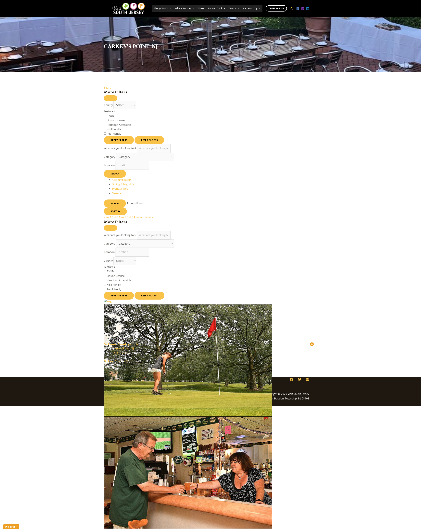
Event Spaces (120, 188)
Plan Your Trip (250, 8)
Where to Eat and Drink (210, 8)
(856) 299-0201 (121, 353)
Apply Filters (119, 140)
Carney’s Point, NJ (123, 348)
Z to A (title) (126, 217)
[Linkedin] (307, 8)
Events (232, 8)
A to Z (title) (111, 217)
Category (109, 157)
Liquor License (116, 120)
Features (109, 111)
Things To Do (161, 8)
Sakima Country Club (121, 344)
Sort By (115, 211)
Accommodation (122, 180)
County (108, 105)
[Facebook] (297, 8)
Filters (115, 203)
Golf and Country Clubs (118, 361)
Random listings (144, 217)
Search (108, 87)
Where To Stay (183, 8)
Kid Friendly (114, 129)
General (117, 193)
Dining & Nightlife (123, 184)
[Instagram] (302, 8)
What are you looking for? (120, 148)
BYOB (110, 116)
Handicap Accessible (119, 125)
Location (109, 165)
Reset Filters (149, 140)
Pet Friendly (114, 133)
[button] (276, 8)
